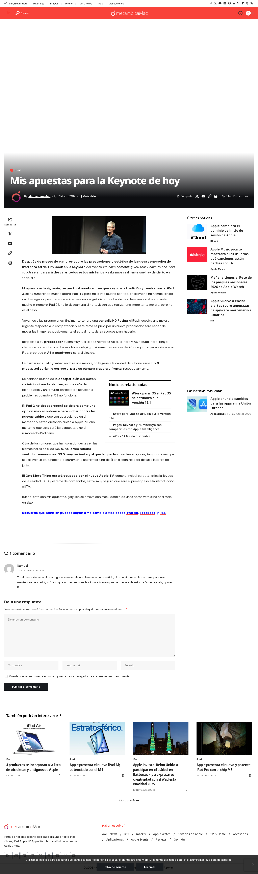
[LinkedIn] (234, 3)
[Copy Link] (209, 196)
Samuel (22, 566)
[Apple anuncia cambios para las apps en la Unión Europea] (197, 404)
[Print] (215, 196)
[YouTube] (220, 3)
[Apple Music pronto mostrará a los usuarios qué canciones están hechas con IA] (197, 254)
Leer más (150, 867)
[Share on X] (197, 196)
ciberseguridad (18, 3)
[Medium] (238, 3)
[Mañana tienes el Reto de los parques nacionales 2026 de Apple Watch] (197, 282)
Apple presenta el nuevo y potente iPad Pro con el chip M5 (224, 767)
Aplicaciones (116, 3)
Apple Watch (218, 292)
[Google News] (225, 3)
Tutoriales (38, 3)
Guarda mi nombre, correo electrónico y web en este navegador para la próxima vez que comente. (69, 676)
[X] (215, 3)
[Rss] (251, 3)
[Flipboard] (242, 3)
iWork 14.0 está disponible (131, 436)
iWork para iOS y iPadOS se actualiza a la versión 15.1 (151, 398)
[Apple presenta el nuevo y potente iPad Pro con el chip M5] (224, 738)
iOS (212, 320)
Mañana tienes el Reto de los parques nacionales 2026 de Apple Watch (231, 282)
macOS (54, 3)
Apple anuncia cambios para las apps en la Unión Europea (230, 403)
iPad (100, 3)
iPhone (69, 3)
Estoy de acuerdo (115, 867)
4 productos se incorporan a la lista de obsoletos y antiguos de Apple (33, 767)
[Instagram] (229, 3)
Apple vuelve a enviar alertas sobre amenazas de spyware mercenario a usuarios (231, 308)
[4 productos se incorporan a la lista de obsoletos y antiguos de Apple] (33, 738)
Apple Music (217, 269)
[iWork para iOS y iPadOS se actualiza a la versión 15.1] (119, 398)
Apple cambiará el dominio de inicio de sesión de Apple (226, 230)
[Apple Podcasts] (247, 3)
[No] (253, 864)
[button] (22, 13)
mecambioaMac (39, 196)
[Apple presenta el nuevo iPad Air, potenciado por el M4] (97, 738)
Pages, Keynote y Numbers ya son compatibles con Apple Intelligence (135, 427)
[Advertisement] (129, 53)
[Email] (203, 196)
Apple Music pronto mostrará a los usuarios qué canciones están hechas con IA (229, 256)
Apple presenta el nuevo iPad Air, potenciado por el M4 (95, 767)
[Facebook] (211, 3)
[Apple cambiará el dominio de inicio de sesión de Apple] (197, 231)
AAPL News (85, 3)
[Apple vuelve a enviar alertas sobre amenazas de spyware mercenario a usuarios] (197, 306)
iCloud (214, 241)
